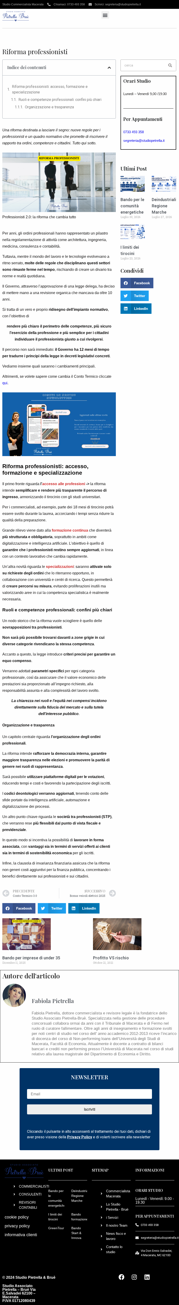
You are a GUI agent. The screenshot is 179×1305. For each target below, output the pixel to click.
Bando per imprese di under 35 (31, 957)
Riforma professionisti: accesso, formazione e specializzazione (50, 89)
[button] (105, 15)
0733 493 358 (133, 132)
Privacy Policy (79, 1137)
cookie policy (17, 1217)
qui (4, 383)
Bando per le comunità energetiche (132, 206)
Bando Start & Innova (76, 1233)
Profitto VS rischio (111, 957)
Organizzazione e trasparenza (49, 107)
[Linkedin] (147, 1277)
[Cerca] (170, 65)
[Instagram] (134, 1277)
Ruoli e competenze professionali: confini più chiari (59, 99)
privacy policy (17, 1226)
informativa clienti (21, 1234)
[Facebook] (121, 1277)
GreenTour (56, 1228)
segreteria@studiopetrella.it (144, 140)
